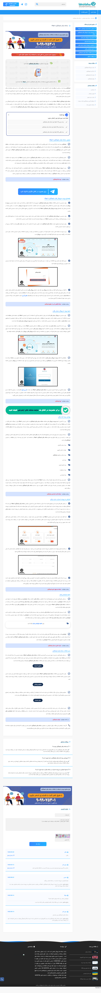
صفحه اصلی (93, 12)
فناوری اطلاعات (84, 12)
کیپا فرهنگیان (58, 401)
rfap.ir (24, 82)
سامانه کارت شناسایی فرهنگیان (54, 494)
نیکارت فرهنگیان (56, 719)
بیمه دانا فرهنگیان (57, 179)
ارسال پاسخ (10, 855)
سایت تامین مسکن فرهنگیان (54, 645)
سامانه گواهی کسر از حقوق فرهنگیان (53, 304)
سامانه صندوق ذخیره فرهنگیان (54, 589)
